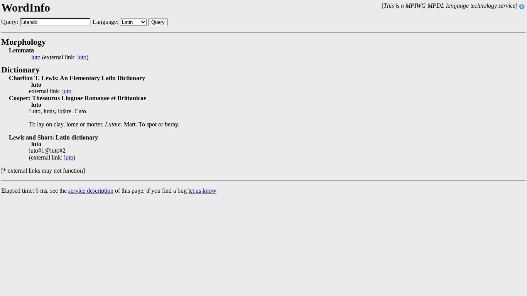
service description (90, 190)
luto (36, 57)
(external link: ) (59, 57)
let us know (202, 190)
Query (158, 22)
